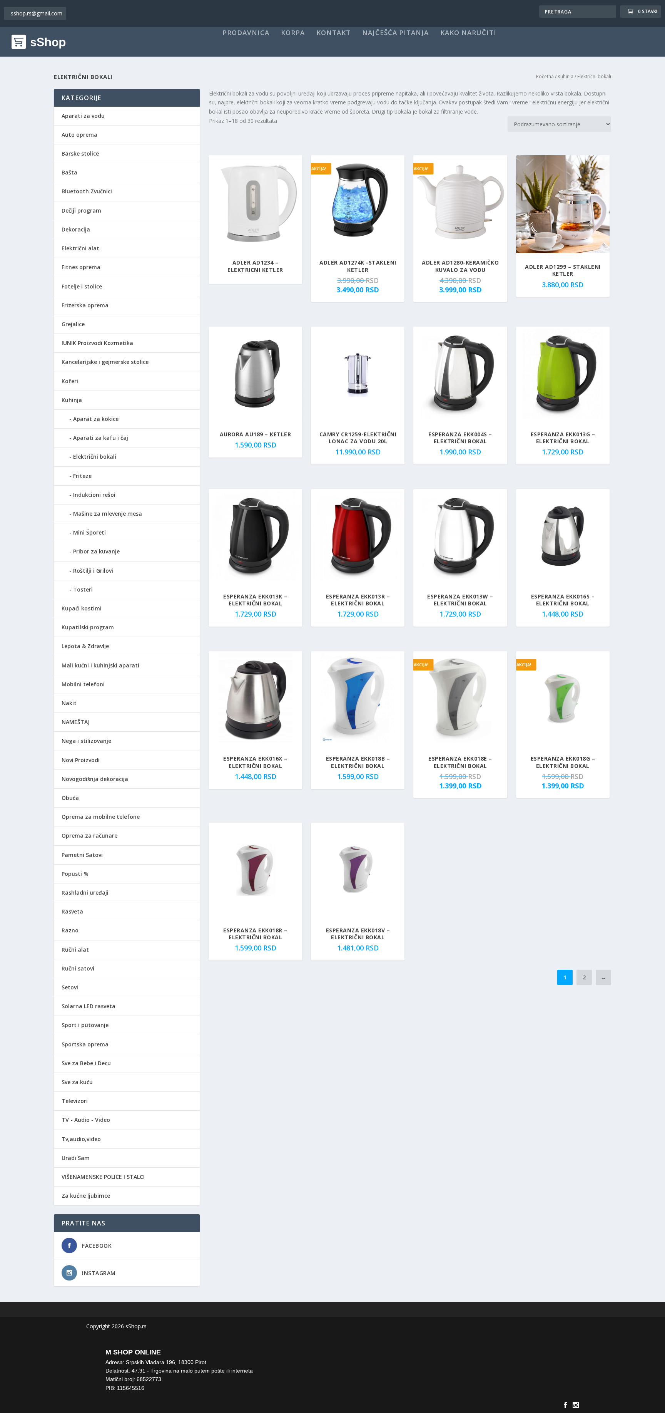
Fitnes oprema (81, 267)
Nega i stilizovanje (86, 740)
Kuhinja (565, 76)
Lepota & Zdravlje (85, 646)
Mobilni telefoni (83, 684)
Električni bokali (94, 456)
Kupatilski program (88, 627)
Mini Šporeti (89, 532)
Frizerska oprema (85, 305)
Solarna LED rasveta (88, 1006)
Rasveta (72, 911)
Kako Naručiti (468, 33)
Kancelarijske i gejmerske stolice (105, 361)
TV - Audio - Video (86, 1119)
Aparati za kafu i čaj (100, 437)
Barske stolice (80, 153)
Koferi (70, 381)
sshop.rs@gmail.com (36, 13)
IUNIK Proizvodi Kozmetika (97, 343)
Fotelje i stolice (82, 286)
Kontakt (333, 33)
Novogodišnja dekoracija (95, 779)
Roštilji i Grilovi (93, 570)
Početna (545, 76)
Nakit (69, 703)
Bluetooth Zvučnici (87, 191)
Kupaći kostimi (82, 608)
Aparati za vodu (83, 115)
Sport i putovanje (85, 1025)
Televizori (75, 1101)
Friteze (82, 475)
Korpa (293, 33)
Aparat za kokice (96, 418)
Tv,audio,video (81, 1139)
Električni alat (80, 248)
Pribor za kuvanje (96, 551)
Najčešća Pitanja (395, 33)
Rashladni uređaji (85, 892)
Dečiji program (81, 210)
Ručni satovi (78, 968)
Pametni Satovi (82, 854)
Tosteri (83, 589)
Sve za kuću (77, 1082)
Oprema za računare (89, 835)
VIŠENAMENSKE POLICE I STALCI (103, 1176)
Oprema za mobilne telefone (101, 816)
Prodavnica (245, 33)
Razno (70, 930)
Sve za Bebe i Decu (86, 1063)
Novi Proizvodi (81, 760)
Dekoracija (76, 229)
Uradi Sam (76, 1158)
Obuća (70, 797)
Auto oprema (79, 134)
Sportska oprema (85, 1044)
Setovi (70, 987)
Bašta (69, 172)
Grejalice (73, 324)
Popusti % (75, 873)
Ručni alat (75, 949)
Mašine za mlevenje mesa (107, 513)
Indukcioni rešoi (94, 494)
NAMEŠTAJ (76, 722)
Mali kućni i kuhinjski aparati (100, 665)
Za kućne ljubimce (86, 1195)
